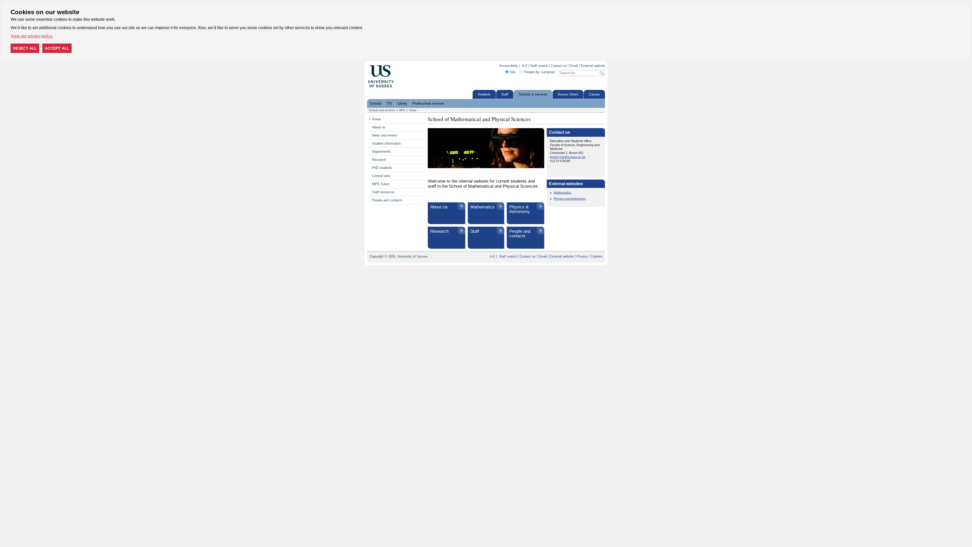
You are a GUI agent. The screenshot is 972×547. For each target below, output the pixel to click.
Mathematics (482, 207)
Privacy (582, 256)
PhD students (382, 168)
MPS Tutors (381, 184)
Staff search (539, 66)
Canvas (594, 94)
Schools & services (533, 94)
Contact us (559, 66)
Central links (381, 176)
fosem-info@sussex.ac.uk (567, 157)
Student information (386, 143)
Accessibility (508, 66)
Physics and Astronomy (570, 199)
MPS (402, 110)
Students (484, 94)
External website (593, 66)
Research (379, 160)
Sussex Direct (568, 94)
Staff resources (383, 192)
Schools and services (382, 110)
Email (574, 66)
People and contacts (387, 200)
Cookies (596, 256)
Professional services (428, 103)
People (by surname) (539, 72)
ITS (389, 103)
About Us (439, 207)
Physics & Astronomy (519, 209)
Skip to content (405, 66)
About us (378, 127)
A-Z (524, 66)
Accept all (57, 48)
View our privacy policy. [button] (32, 36)
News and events (384, 135)
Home (412, 110)
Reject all (25, 48)
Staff (504, 94)
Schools (375, 103)
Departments (381, 151)
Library (402, 103)
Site (513, 72)
